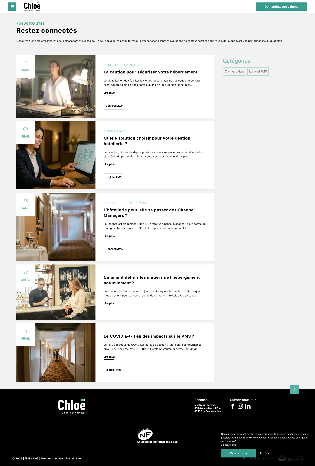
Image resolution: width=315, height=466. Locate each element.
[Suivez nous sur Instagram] (241, 407)
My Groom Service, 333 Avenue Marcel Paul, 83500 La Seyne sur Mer (208, 408)
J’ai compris (238, 453)
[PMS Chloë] (32, 6)
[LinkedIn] (248, 407)
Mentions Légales (52, 458)
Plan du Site (73, 458)
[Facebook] (234, 407)
